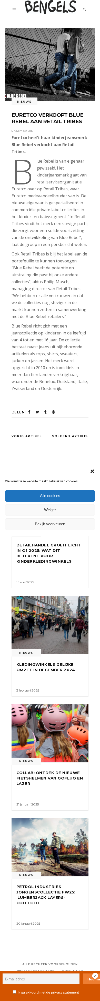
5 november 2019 (22, 130)
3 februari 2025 (27, 690)
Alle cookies (50, 495)
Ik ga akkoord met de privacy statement (48, 992)
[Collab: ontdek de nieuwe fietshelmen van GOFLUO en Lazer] (50, 733)
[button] (92, 471)
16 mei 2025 (25, 582)
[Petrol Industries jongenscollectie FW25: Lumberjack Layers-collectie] (50, 847)
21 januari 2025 (27, 804)
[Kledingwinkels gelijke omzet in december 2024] (50, 625)
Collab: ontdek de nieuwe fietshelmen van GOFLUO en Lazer (49, 778)
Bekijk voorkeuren (50, 524)
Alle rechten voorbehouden (50, 964)
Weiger (50, 510)
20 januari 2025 (28, 923)
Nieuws (24, 101)
